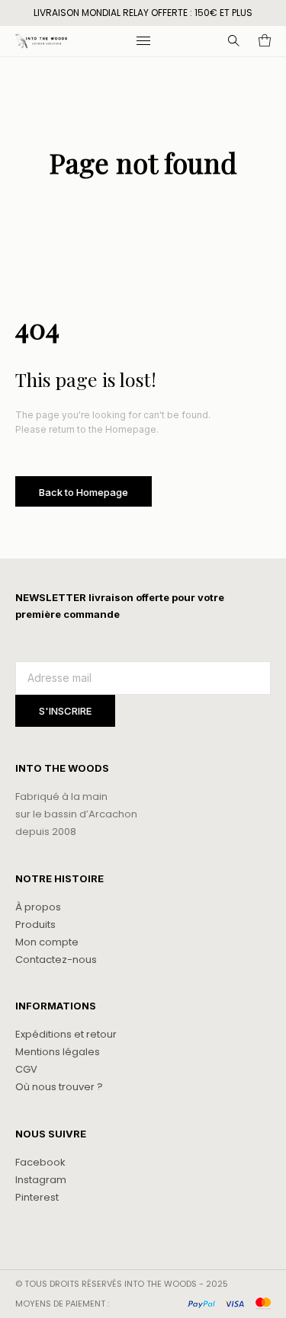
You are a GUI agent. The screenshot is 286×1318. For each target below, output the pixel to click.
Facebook (40, 1162)
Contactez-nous (56, 959)
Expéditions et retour (66, 1034)
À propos (38, 907)
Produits (35, 924)
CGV (26, 1069)
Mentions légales (57, 1051)
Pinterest (37, 1197)
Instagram (40, 1179)
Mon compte (47, 942)
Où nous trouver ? (59, 1087)
